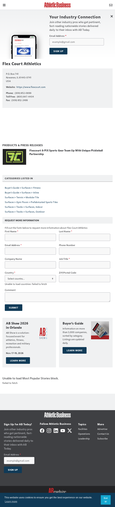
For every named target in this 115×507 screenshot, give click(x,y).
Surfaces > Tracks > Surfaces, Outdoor (25, 211)
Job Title (64, 259)
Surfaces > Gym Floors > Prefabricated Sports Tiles (31, 202)
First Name (11, 231)
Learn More (18, 360)
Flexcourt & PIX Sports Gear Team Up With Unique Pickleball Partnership (66, 152)
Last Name (65, 231)
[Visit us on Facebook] (42, 430)
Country (10, 272)
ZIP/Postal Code (67, 272)
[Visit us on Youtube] (62, 430)
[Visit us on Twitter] (69, 430)
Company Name (13, 259)
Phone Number (67, 245)
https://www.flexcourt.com (31, 86)
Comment (10, 290)
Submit (13, 307)
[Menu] (4, 5)
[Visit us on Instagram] (49, 430)
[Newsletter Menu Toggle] (111, 5)
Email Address (57, 36)
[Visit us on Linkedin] (56, 430)
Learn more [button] (11, 501)
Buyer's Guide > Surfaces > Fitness (23, 187)
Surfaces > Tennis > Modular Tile (22, 197)
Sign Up (58, 51)
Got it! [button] (106, 500)
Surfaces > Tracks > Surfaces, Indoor (24, 206)
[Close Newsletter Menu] (112, 16)
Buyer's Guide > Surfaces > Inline (22, 192)
